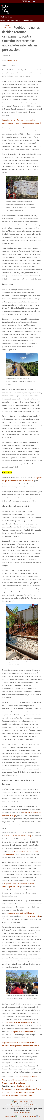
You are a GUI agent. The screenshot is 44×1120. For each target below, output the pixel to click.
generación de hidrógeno (25, 913)
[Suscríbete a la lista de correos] (29, 2)
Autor (4, 1080)
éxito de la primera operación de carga (18, 836)
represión (30, 1092)
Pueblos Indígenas (19, 1092)
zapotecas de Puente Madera (22, 1032)
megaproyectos (18, 1089)
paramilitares (7, 1092)
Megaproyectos (7, 1083)
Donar (25, 2)
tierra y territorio (26, 1095)
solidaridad (15, 1095)
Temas (22, 1083)
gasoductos (11, 913)
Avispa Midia (7, 28)
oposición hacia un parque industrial (19, 1022)
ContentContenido (9, 1116)
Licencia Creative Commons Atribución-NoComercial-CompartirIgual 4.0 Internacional (22, 1106)
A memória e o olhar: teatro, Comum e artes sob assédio (20, 20)
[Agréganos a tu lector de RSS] (40, 1)
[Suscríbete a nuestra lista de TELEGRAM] (34, 1)
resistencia (6, 1095)
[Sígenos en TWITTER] (31, 1)
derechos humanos (20, 1086)
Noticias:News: (6, 17)
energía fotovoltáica (33, 916)
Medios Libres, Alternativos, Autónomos (21, 1080)
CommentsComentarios (28, 1116)
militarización (30, 1089)
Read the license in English (22, 1112)
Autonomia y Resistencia (28, 1077)
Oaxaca (38, 1089)
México (16, 1083)
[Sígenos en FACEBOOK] (37, 1)
